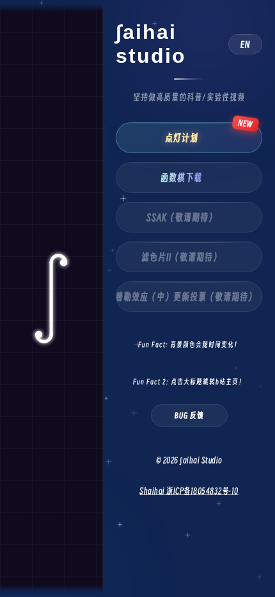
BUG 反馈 (189, 415)
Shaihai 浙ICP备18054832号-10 (189, 491)
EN (245, 44)
